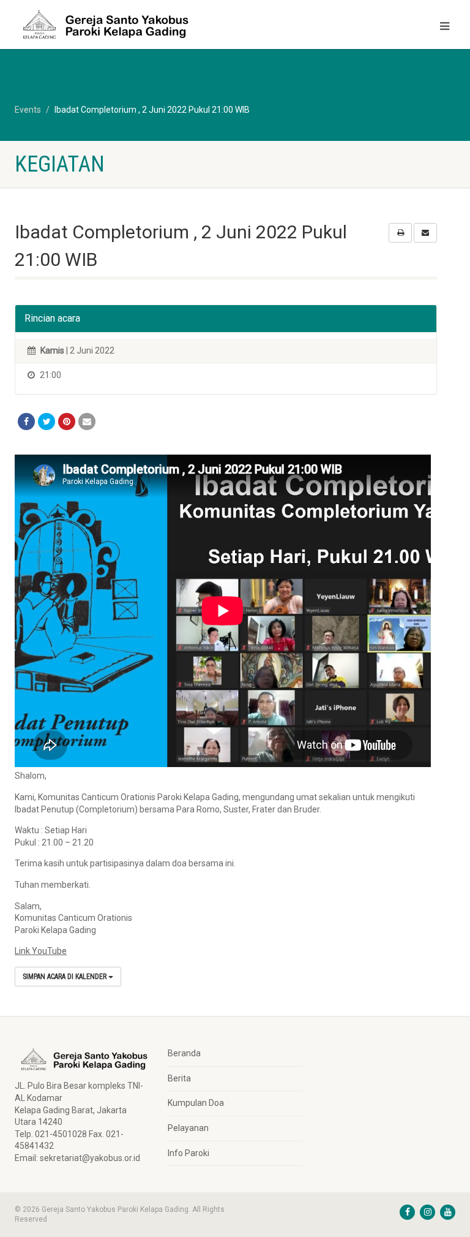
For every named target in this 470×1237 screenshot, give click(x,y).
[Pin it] (66, 421)
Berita (179, 1078)
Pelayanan (188, 1128)
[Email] (86, 421)
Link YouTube (41, 951)
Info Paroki (188, 1153)
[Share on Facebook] (26, 421)
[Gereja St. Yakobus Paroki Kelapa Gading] (120, 24)
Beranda (184, 1053)
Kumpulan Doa (196, 1103)
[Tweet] (46, 421)
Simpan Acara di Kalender (65, 976)
